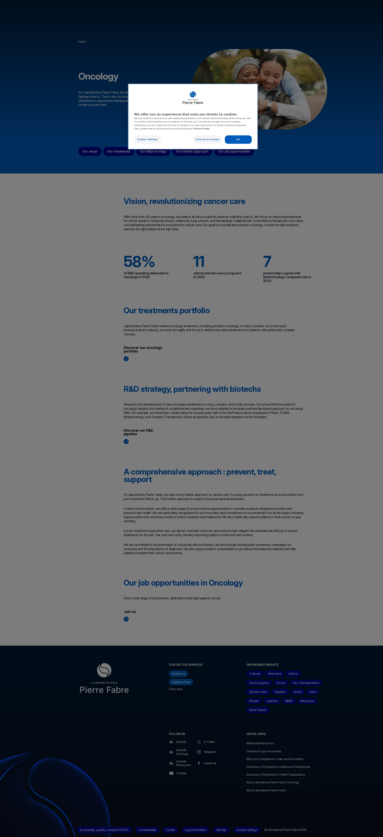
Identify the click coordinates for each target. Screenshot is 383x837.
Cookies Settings (147, 139)
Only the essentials (208, 139)
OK (238, 139)
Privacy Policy (201, 128)
